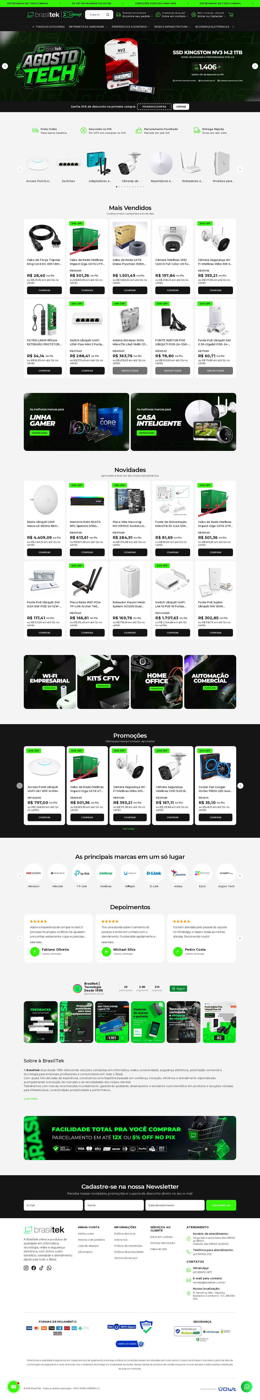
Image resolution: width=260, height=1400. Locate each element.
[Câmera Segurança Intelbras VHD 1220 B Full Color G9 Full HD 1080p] (173, 767)
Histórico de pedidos (91, 1239)
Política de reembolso (128, 1245)
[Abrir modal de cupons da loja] (13, 1386)
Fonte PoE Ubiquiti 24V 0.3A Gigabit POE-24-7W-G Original (214, 344)
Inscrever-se (221, 1205)
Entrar (201, 16)
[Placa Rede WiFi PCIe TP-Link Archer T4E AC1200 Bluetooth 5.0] (87, 581)
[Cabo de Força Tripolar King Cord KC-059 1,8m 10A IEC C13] (44, 239)
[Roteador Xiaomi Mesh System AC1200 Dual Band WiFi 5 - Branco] (130, 581)
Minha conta (86, 1233)
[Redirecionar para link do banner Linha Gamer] (76, 421)
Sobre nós (120, 1239)
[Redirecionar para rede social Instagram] (26, 1268)
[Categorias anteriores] (27, 27)
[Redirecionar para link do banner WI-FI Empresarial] (50, 681)
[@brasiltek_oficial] (77, 988)
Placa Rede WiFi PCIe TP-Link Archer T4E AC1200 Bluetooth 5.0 (85, 606)
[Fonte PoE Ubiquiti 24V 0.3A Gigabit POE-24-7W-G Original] (215, 319)
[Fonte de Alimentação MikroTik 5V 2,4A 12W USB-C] (172, 501)
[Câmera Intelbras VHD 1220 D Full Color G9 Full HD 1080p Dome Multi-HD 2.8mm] (172, 239)
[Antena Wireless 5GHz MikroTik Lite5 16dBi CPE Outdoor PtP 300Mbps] (130, 319)
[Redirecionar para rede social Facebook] (33, 1268)
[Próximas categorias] (233, 27)
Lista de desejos (88, 1245)
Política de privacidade (129, 1251)
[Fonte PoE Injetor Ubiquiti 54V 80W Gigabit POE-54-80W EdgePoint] (215, 581)
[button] (5, 66)
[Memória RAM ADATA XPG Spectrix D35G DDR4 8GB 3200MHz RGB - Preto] (87, 501)
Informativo (85, 1251)
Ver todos (128, 828)
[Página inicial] (54, 14)
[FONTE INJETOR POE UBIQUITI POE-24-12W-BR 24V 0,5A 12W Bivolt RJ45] (172, 319)
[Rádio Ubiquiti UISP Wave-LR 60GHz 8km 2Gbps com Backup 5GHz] (44, 501)
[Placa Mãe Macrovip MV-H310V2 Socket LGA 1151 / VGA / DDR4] (130, 501)
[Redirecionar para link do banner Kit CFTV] (103, 681)
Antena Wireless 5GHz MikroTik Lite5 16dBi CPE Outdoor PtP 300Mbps (130, 344)
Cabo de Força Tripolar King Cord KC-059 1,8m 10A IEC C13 (43, 264)
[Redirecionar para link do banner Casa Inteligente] (183, 421)
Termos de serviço (125, 1257)
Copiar (181, 106)
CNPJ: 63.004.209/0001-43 (86, 1388)
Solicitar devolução (162, 1242)
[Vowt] (218, 1388)
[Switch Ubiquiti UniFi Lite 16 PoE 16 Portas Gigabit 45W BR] (172, 581)
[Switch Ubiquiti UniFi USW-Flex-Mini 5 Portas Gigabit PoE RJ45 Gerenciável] (87, 319)
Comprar (44, 290)
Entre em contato (161, 1236)
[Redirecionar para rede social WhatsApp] (49, 1268)
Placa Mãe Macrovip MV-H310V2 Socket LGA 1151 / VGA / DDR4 (129, 526)
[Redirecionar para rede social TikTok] (41, 1268)
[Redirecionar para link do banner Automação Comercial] (210, 681)
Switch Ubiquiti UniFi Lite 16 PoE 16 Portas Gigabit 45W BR (170, 606)
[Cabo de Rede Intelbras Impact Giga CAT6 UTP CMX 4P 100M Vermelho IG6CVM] (87, 239)
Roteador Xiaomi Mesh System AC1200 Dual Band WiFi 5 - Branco (129, 606)
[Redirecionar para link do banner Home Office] (157, 681)
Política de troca (124, 1233)
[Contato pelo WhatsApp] (246, 1386)
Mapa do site (158, 1248)
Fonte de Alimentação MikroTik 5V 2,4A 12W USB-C (171, 526)
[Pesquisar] (107, 14)
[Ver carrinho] (231, 14)
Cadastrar (216, 16)
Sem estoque (129, 370)
